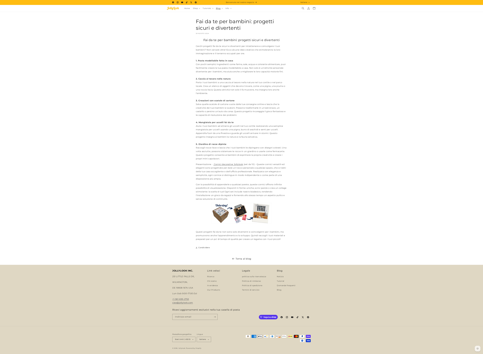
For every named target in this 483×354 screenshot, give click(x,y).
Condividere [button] (204, 247)
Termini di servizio (250, 290)
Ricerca (210, 276)
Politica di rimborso (251, 281)
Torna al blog (243, 258)
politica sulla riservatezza (254, 276)
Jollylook (181, 348)
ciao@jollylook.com (182, 302)
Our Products (213, 290)
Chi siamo (212, 281)
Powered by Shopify (193, 348)
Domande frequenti (286, 285)
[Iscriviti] (214, 317)
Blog (279, 290)
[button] (196, 8)
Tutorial (280, 281)
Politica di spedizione (252, 285)
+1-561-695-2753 (180, 299)
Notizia (280, 276)
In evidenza (212, 285)
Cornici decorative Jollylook (228, 164)
